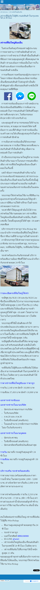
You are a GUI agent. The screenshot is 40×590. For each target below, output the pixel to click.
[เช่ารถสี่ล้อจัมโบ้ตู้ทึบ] (20, 30)
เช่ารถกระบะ (4, 12)
